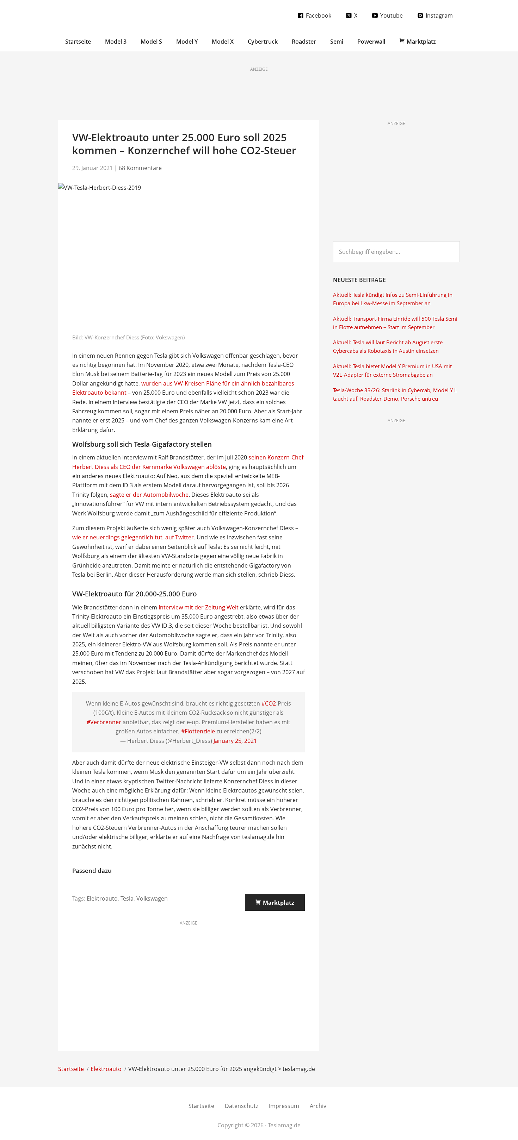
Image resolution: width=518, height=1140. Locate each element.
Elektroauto (102, 898)
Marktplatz (278, 903)
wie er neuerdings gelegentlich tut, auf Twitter (133, 537)
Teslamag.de (99, 15)
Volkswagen (152, 898)
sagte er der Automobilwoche (149, 495)
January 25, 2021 (235, 741)
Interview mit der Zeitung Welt (199, 607)
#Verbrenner (104, 722)
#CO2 (268, 703)
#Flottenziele (198, 731)
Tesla (127, 898)
